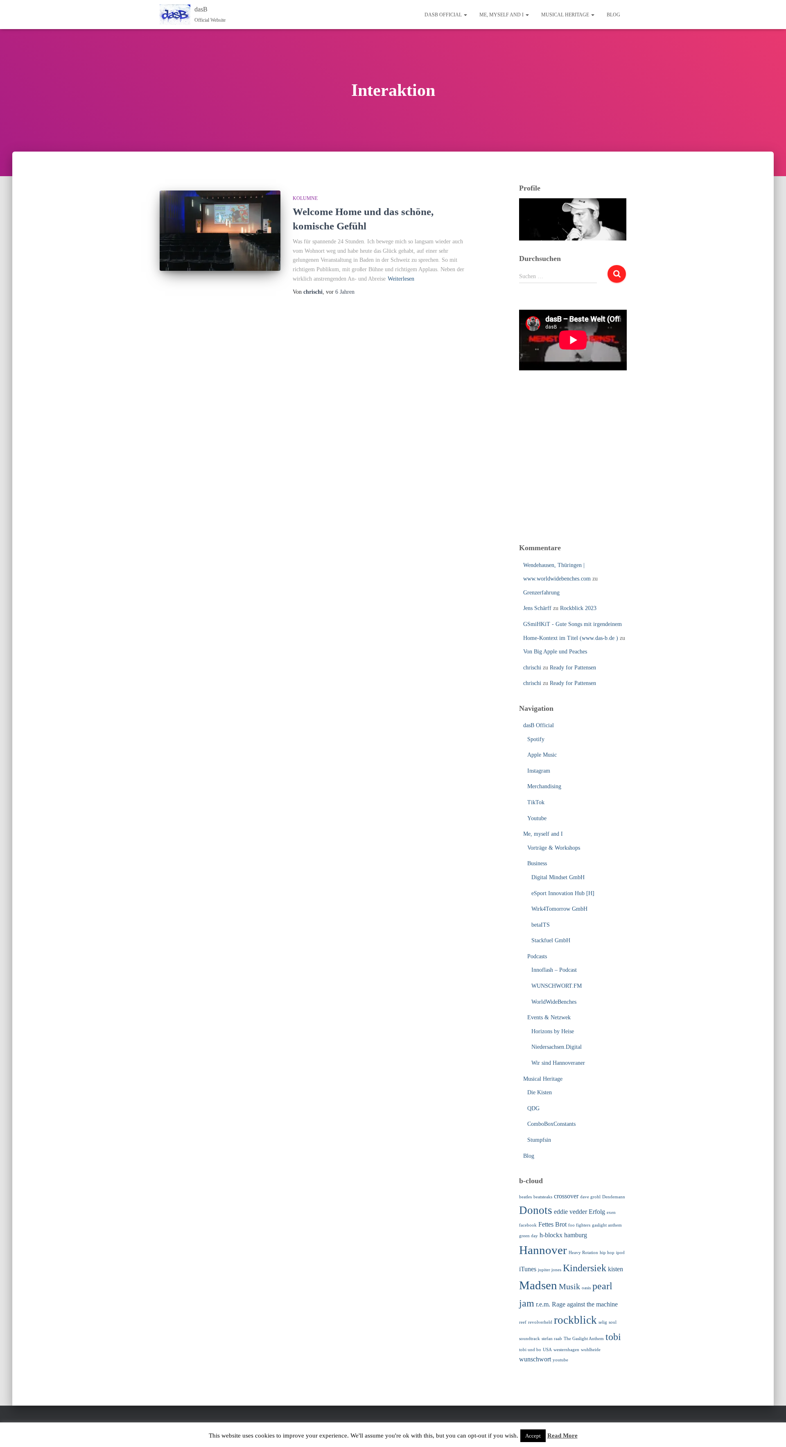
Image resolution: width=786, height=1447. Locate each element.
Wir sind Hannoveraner (558, 1063)
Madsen (538, 1285)
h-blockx (551, 1235)
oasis (586, 1288)
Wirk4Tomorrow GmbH (559, 909)
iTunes (527, 1269)
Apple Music (542, 755)
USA (547, 1349)
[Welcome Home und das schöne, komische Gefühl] (220, 231)
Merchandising (544, 786)
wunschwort (535, 1359)
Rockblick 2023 (578, 608)
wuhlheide (591, 1349)
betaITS (540, 925)
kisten (615, 1269)
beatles (525, 1197)
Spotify (535, 739)
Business (537, 863)
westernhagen (566, 1349)
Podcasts (537, 956)
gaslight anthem (607, 1225)
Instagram (538, 771)
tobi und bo (530, 1349)
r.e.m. (543, 1304)
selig (603, 1322)
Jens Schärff (537, 608)
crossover (566, 1196)
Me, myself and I (502, 15)
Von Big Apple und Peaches (555, 652)
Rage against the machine (585, 1304)
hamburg (575, 1235)
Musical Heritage (565, 15)
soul (613, 1322)
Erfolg (597, 1211)
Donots (535, 1210)
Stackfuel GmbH (550, 940)
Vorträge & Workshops (553, 848)
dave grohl (590, 1197)
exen (611, 1212)
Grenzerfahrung (541, 593)
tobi (613, 1336)
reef (522, 1322)
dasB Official (444, 15)
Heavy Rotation (583, 1252)
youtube (560, 1360)
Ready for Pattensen (573, 668)
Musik (569, 1286)
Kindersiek (584, 1268)
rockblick (575, 1320)
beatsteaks (542, 1197)
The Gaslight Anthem (584, 1338)
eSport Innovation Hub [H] (562, 893)
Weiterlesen (401, 279)
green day (528, 1236)
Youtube (537, 818)
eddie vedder (570, 1211)
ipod (620, 1252)
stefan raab (552, 1338)
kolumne (305, 198)
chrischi (532, 668)
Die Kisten (539, 1092)
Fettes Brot (552, 1224)
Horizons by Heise (552, 1031)
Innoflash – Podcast (554, 970)
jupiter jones (549, 1270)
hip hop (607, 1252)
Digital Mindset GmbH (558, 877)
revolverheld (540, 1322)
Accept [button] (533, 1436)
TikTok (535, 802)
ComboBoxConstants (551, 1124)
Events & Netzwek (549, 1017)
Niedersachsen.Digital (556, 1047)
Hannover (543, 1249)
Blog (613, 15)
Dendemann (613, 1197)
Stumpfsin (539, 1140)
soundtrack (529, 1338)
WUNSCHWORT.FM (556, 986)
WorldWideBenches (553, 1002)
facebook (528, 1225)
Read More (562, 1435)
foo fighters (579, 1225)
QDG (533, 1108)
